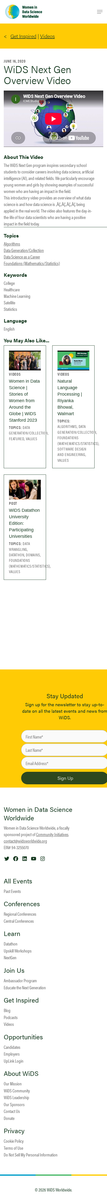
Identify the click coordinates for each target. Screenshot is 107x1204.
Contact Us (12, 1111)
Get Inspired (23, 36)
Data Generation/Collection (24, 250)
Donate (9, 1118)
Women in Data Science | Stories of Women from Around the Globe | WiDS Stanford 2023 (24, 401)
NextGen (10, 957)
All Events (18, 881)
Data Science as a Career (22, 257)
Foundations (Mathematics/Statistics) (32, 263)
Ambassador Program (20, 980)
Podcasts (11, 1017)
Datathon (10, 943)
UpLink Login (13, 1061)
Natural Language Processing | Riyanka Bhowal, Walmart (69, 397)
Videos (47, 36)
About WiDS (21, 1073)
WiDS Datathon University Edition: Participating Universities (24, 523)
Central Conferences (19, 921)
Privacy (14, 1130)
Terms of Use (13, 1148)
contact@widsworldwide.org (25, 841)
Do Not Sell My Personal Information (30, 1154)
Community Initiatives (52, 834)
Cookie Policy (14, 1141)
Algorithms (12, 243)
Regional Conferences (20, 914)
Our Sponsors (14, 1104)
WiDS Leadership (16, 1097)
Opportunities (23, 1037)
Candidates (12, 1047)
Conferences (22, 903)
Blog (7, 1010)
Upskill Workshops (18, 950)
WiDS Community (17, 1090)
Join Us (14, 970)
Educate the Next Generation (25, 987)
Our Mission (13, 1083)
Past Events (12, 891)
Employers (12, 1054)
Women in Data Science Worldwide (38, 813)
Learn (12, 933)
